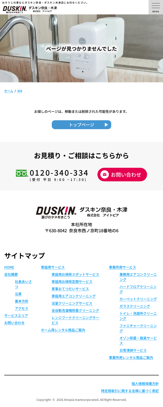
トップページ (81, 125)
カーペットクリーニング (138, 298)
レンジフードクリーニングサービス (75, 320)
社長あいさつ (23, 284)
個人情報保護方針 (145, 383)
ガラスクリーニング (134, 306)
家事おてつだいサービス (70, 288)
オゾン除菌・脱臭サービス (138, 340)
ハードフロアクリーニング (138, 289)
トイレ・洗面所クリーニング (138, 316)
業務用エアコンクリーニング (138, 277)
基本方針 (21, 301)
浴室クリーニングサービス (72, 303)
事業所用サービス (122, 267)
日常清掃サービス (133, 350)
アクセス (21, 308)
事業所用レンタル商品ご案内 (131, 357)
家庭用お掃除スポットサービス (75, 274)
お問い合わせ (126, 174)
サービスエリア (16, 315)
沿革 (18, 293)
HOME (9, 267)
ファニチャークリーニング (138, 328)
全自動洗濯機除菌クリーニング (75, 310)
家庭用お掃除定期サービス (72, 281)
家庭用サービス (53, 267)
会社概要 (11, 274)
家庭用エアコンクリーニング (74, 295)
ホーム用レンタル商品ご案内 (63, 329)
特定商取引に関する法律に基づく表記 (130, 390)
